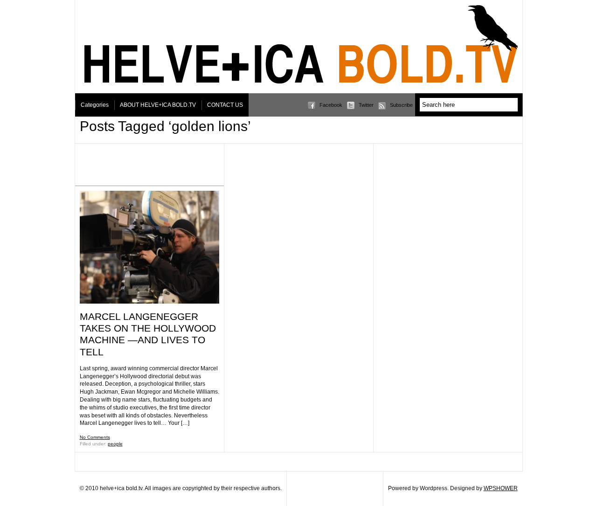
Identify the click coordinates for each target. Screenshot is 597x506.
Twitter (366, 105)
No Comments (95, 437)
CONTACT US (225, 105)
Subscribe (401, 105)
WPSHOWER (501, 488)
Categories (95, 105)
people (115, 443)
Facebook (330, 105)
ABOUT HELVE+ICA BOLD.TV (158, 105)
